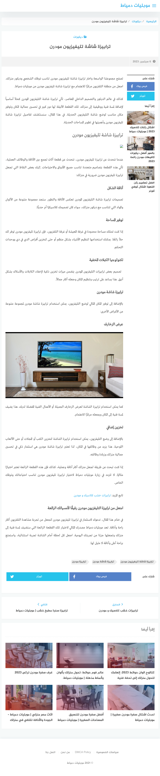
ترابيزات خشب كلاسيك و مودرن (92, 495)
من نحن (65, 752)
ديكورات (78, 37)
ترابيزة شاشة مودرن (103, 562)
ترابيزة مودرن (79, 562)
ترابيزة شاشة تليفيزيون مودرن (137, 562)
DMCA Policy (83, 752)
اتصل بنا (50, 752)
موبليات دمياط (135, 6)
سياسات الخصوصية (107, 752)
